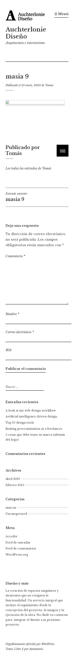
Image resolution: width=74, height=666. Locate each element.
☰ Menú (61, 14)
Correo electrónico (20, 332)
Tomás (49, 85)
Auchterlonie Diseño (26, 33)
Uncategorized (16, 514)
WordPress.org (17, 554)
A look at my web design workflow (31, 410)
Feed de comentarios (21, 548)
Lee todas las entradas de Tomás (28, 168)
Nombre (12, 314)
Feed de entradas (18, 542)
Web (9, 350)
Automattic (36, 649)
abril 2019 (13, 479)
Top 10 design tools (20, 422)
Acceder (12, 536)
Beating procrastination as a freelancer (34, 429)
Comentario (15, 256)
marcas (11, 507)
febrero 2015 (15, 485)
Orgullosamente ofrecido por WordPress (30, 644)
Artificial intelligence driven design (31, 416)
